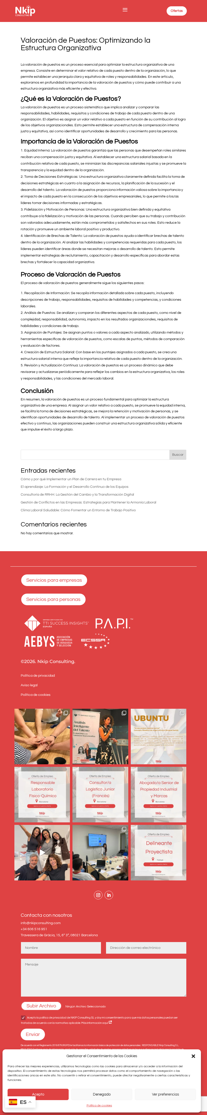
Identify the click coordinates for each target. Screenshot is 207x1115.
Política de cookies (99, 1105)
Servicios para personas (53, 599)
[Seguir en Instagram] (98, 895)
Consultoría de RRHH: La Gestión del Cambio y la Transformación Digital (77, 494)
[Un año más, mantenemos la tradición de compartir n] (42, 852)
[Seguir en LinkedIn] (109, 895)
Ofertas (177, 11)
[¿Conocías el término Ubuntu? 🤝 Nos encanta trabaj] (158, 736)
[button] (193, 1056)
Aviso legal (29, 685)
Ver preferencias (165, 1094)
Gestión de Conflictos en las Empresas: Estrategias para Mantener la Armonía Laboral (88, 502)
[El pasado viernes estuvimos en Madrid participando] (100, 736)
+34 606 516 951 (34, 929)
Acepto (38, 1094)
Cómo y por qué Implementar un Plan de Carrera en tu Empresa (71, 479)
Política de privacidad (38, 675)
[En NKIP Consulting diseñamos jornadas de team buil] (42, 736)
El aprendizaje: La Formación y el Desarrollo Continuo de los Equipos (74, 487)
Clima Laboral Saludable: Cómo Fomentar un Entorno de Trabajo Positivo (78, 510)
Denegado (102, 1094)
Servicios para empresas (54, 580)
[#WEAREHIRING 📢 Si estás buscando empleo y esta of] (42, 794)
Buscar (178, 455)
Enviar (33, 1034)
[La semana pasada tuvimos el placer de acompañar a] (100, 852)
